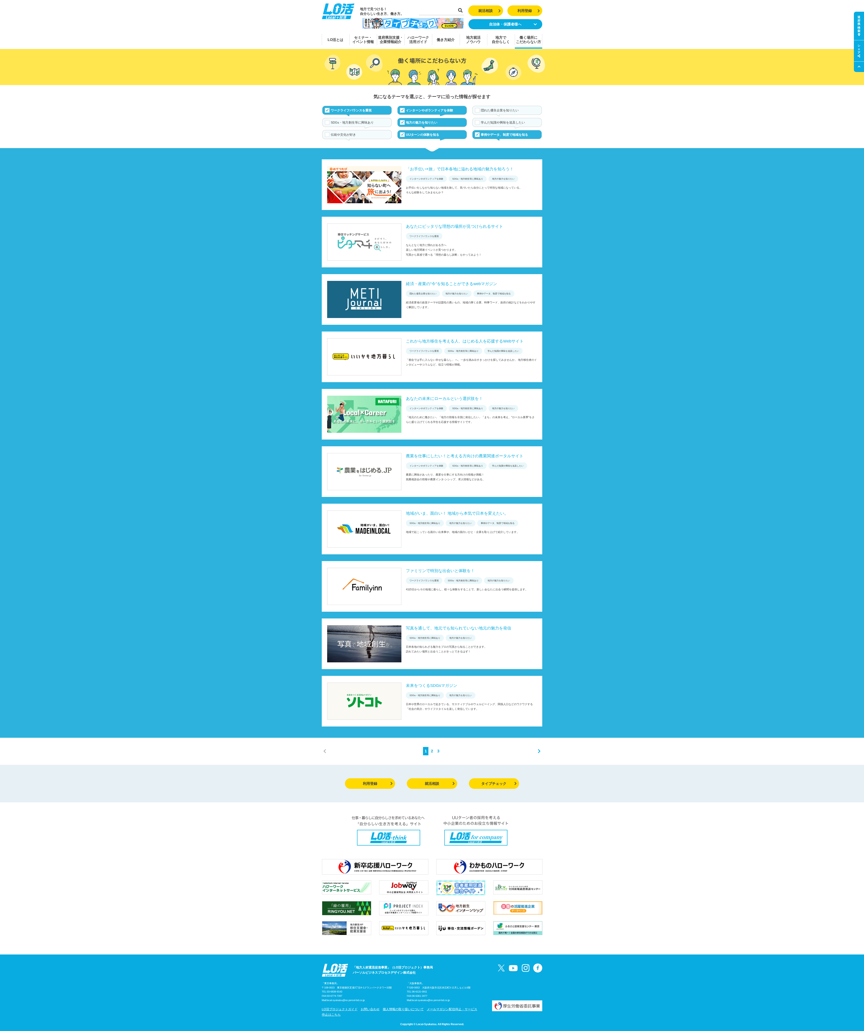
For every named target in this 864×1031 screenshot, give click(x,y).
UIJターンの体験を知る (422, 134)
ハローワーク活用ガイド (418, 40)
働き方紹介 (446, 40)
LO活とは (335, 40)
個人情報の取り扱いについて (403, 1009)
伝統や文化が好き (343, 134)
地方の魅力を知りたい (421, 122)
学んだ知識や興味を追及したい (503, 122)
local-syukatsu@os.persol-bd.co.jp (346, 1000)
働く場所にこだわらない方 (528, 40)
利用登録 (525, 11)
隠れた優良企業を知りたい (500, 110)
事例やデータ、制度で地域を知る (504, 134)
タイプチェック (493, 783)
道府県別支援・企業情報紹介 (390, 40)
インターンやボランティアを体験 (429, 110)
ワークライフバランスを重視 (351, 110)
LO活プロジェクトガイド (340, 1009)
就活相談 (485, 11)
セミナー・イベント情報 (363, 40)
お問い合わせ (370, 1009)
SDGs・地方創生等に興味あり (352, 122)
